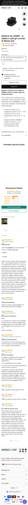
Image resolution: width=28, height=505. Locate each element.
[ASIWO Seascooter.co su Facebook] (23, 449)
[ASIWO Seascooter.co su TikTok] (26, 451)
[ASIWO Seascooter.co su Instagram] (20, 449)
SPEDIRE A (5, 54)
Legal (3, 479)
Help (3, 474)
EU (3, 64)
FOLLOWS (5, 483)
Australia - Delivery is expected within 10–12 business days (13, 69)
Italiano (13, 488)
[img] (8, 240)
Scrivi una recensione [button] (14, 207)
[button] (5, 43)
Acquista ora (14, 86)
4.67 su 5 (18, 191)
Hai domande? (6, 135)
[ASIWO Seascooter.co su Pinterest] (23, 451)
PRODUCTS (5, 470)
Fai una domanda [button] (14, 211)
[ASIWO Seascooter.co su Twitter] (20, 451)
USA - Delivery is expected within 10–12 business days (13, 58)
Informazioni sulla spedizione (12, 131)
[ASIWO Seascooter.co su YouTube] (26, 449)
